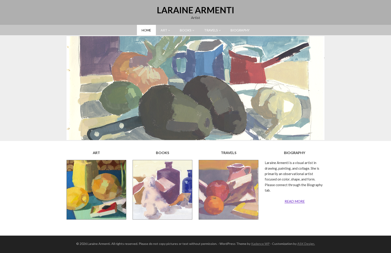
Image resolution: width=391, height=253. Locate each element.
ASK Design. (306, 244)
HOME (146, 30)
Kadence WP (260, 244)
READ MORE (295, 201)
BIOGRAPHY (240, 30)
